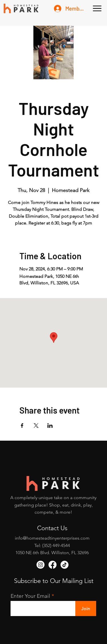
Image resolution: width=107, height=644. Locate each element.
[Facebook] (52, 565)
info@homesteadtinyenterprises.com (52, 538)
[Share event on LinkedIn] (50, 425)
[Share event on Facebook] (22, 425)
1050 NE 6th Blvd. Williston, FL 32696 (52, 552)
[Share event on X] (36, 425)
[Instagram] (41, 565)
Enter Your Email (30, 596)
